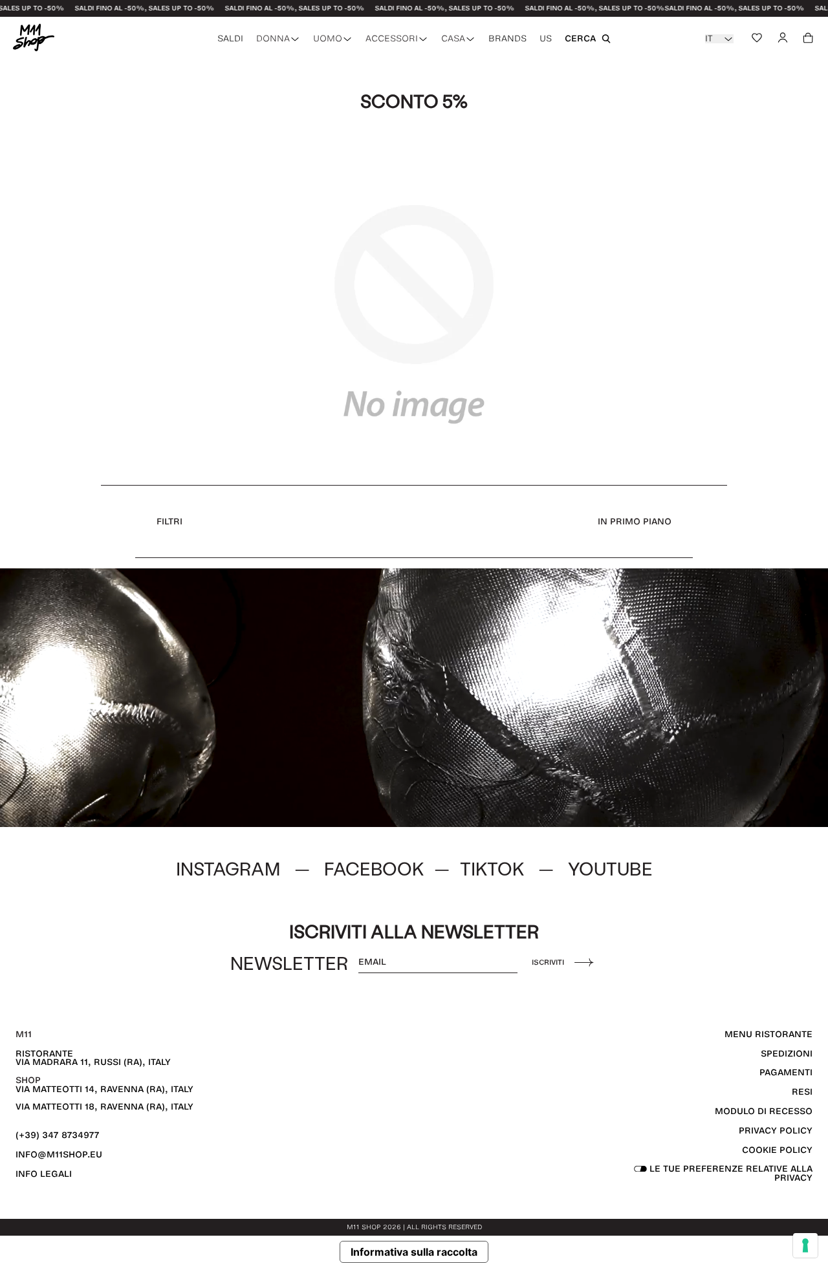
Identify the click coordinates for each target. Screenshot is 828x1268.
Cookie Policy (777, 1150)
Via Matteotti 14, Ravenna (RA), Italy (104, 1089)
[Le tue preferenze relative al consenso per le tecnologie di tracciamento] (805, 1245)
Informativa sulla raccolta (414, 1251)
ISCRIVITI (548, 962)
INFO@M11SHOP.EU (59, 1154)
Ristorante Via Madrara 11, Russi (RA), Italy (93, 1058)
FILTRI (169, 521)
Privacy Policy (775, 1130)
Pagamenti (785, 1072)
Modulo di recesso (763, 1111)
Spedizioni (786, 1053)
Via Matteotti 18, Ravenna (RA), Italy (104, 1106)
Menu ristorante (768, 1034)
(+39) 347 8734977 (58, 1135)
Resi (802, 1092)
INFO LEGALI (44, 1174)
